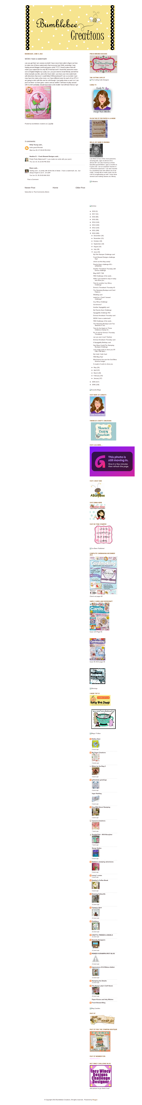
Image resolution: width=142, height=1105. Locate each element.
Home (55, 188)
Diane (32, 168)
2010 (94, 233)
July (95, 249)
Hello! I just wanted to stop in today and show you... (104, 279)
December (97, 235)
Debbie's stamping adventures (103, 862)
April (95, 370)
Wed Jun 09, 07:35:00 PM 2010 (40, 150)
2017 (94, 214)
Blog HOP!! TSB (98, 273)
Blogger (94, 1100)
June (95, 252)
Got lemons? (97, 304)
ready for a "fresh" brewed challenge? (102, 298)
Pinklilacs (95, 921)
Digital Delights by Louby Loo (40, 72)
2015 (94, 219)
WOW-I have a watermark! (102, 318)
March (96, 373)
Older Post (80, 188)
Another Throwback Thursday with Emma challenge (104, 269)
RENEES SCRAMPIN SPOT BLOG (103, 953)
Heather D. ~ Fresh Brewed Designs (42, 156)
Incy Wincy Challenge (100, 302)
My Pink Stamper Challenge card (104, 254)
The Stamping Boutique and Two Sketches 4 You (104, 324)
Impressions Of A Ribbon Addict (103, 967)
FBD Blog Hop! (98, 357)
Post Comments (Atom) (41, 192)
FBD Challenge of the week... (102, 276)
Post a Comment (32, 179)
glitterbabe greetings (99, 780)
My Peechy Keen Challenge (102, 310)
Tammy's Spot (97, 907)
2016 (94, 217)
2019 (94, 211)
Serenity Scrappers (98, 940)
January (96, 378)
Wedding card (97, 294)
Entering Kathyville (98, 894)
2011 (94, 230)
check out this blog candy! (101, 261)
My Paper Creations (99, 752)
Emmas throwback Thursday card (104, 315)
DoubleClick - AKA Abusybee (102, 834)
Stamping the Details (99, 981)
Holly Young (34, 145)
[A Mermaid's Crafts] (112, 476)
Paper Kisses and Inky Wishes (102, 999)
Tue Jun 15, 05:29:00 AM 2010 (40, 175)
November (97, 238)
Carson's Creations (98, 821)
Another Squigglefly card (101, 307)
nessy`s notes (97, 875)
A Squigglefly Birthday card (102, 342)
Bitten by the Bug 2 (99, 766)
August (96, 246)
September (97, 244)
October (96, 241)
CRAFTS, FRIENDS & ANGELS (102, 935)
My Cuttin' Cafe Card (100, 354)
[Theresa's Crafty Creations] (103, 440)
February (97, 375)
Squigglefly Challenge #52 (101, 313)
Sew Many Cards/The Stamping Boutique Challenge (103, 346)
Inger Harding (97, 793)
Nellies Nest (96, 739)
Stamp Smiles (96, 848)
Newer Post (30, 188)
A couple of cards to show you (103, 364)
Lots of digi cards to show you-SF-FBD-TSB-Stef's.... (104, 350)
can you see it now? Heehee (102, 337)
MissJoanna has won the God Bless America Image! (105, 360)
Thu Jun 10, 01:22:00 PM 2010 (40, 162)
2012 (94, 228)
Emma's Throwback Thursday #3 (104, 287)
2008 (94, 384)
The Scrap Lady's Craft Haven (102, 986)
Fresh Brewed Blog (98, 1002)
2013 (94, 225)
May (95, 367)
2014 (94, 222)
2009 (94, 382)
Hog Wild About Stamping (101, 807)
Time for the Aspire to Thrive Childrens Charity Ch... (102, 329)
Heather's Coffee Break (100, 880)
